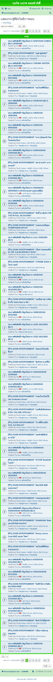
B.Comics (22, 56)
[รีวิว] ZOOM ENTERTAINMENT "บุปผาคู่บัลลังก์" (28, 53)
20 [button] (45, 31)
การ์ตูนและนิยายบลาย (24, 294)
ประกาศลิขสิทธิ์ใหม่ (24, 48)
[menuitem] (8, 8)
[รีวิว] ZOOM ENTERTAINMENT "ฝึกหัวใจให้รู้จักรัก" (29, 620)
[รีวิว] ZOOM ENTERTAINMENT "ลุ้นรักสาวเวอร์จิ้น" (29, 362)
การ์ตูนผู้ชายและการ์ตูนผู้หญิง (27, 58)
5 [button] (39, 31)
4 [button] (36, 31)
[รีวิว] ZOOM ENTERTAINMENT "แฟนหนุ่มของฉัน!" (29, 498)
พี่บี (20, 46)
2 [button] (29, 31)
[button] (22, 31)
